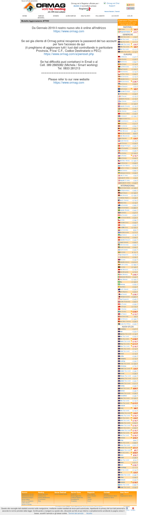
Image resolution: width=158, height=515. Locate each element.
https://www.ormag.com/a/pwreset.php (69, 54)
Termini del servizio (75, 513)
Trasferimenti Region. (28, 497)
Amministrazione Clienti (110, 496)
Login (121, 494)
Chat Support (91, 494)
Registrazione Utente (126, 496)
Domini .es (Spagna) (27, 501)
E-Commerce (41, 499)
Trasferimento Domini (28, 496)
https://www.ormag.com (68, 31)
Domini (56, 16)
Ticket (89, 497)
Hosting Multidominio (44, 497)
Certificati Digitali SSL (77, 497)
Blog (39, 501)
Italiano (131, 5)
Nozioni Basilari (91, 496)
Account (115, 16)
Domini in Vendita (27, 504)
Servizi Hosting (41, 17)
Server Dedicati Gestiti (61, 494)
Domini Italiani (26, 499)
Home (24, 16)
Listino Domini (26, 503)
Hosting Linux (42, 496)
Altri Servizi (71, 16)
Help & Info (85, 16)
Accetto (89, 513)
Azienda (106, 494)
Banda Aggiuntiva (76, 496)
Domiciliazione (75, 499)
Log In (129, 16)
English (131, 8)
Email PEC (74, 494)
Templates (74, 501)
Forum (89, 501)
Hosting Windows (43, 494)
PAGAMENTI (100, 16)
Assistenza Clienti (109, 497)
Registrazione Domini (28, 494)
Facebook (126, 510)
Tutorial (89, 499)
